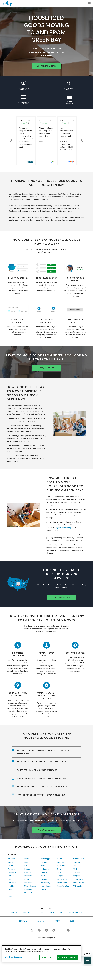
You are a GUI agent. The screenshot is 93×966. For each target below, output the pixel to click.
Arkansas (11, 869)
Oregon (60, 876)
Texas (75, 865)
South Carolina (63, 886)
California (12, 872)
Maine (26, 879)
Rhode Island (62, 882)
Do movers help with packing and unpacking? (42, 786)
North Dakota (62, 865)
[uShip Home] (8, 3)
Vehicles (13, 912)
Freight (51, 912)
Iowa (26, 865)
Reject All (47, 957)
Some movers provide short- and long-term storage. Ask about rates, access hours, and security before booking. (45, 796)
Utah (75, 869)
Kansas (27, 869)
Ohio (59, 869)
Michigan (28, 889)
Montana (44, 865)
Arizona (11, 865)
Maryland (28, 882)
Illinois (26, 859)
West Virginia (78, 882)
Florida (11, 886)
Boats (62, 912)
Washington (78, 879)
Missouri (44, 862)
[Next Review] (81, 140)
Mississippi (45, 859)
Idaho (10, 896)
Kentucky (28, 872)
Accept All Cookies (67, 957)
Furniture (40, 912)
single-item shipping (63, 527)
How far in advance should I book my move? (41, 762)
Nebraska (45, 869)
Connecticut (13, 879)
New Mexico (46, 886)
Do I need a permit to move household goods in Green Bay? (43, 752)
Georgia (11, 889)
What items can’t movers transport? (37, 770)
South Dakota (78, 859)
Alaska (10, 862)
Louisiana (28, 876)
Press (57, 921)
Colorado (11, 876)
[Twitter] (46, 930)
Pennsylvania (62, 879)
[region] (41, 953)
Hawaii (11, 893)
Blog (72, 921)
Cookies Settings (13, 957)
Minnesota (28, 893)
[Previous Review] (11, 140)
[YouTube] (54, 930)
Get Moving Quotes (46, 66)
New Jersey (45, 882)
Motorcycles (26, 912)
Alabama (11, 859)
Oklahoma (61, 872)
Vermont (76, 872)
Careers (41, 921)
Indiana (27, 862)
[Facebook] (32, 930)
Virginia (76, 876)
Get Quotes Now (46, 367)
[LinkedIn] (68, 930)
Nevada (44, 872)
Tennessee (77, 862)
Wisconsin (77, 886)
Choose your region (45, 938)
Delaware (12, 882)
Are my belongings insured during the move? (41, 778)
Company (23, 921)
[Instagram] (39, 930)
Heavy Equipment (76, 912)
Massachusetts (30, 886)
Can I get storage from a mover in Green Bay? (42, 795)
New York (45, 889)
